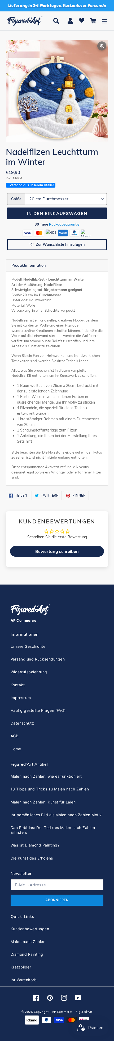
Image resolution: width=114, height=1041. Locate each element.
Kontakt (18, 685)
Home (16, 749)
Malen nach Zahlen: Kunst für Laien (43, 802)
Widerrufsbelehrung (29, 672)
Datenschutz (22, 723)
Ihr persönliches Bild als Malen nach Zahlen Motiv (56, 815)
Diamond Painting (27, 954)
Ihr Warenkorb (24, 979)
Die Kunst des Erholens (32, 858)
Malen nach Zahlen (28, 941)
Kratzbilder (21, 967)
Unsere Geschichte (28, 646)
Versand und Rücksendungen (38, 659)
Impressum (21, 697)
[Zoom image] (57, 91)
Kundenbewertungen (30, 928)
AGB (14, 736)
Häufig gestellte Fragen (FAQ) (38, 710)
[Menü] (105, 21)
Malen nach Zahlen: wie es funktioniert (46, 776)
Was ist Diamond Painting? (35, 845)
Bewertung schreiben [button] (57, 551)
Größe (16, 199)
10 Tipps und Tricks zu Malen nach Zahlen (50, 789)
